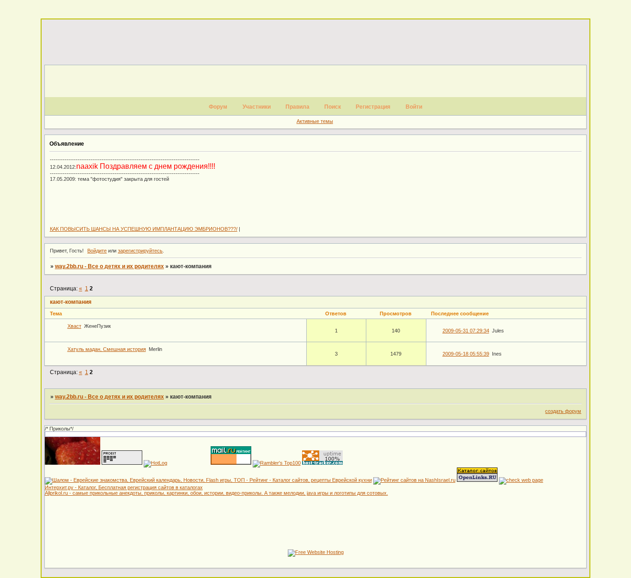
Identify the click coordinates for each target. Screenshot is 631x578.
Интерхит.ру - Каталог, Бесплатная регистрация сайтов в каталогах (124, 487)
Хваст (74, 326)
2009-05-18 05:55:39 (466, 354)
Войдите (97, 250)
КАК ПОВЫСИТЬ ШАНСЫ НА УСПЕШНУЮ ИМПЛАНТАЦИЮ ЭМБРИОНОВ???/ (143, 229)
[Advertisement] (315, 43)
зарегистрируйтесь (140, 250)
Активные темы (315, 121)
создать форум (563, 411)
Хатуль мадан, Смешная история (106, 349)
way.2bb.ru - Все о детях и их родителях (109, 266)
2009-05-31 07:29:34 (466, 330)
